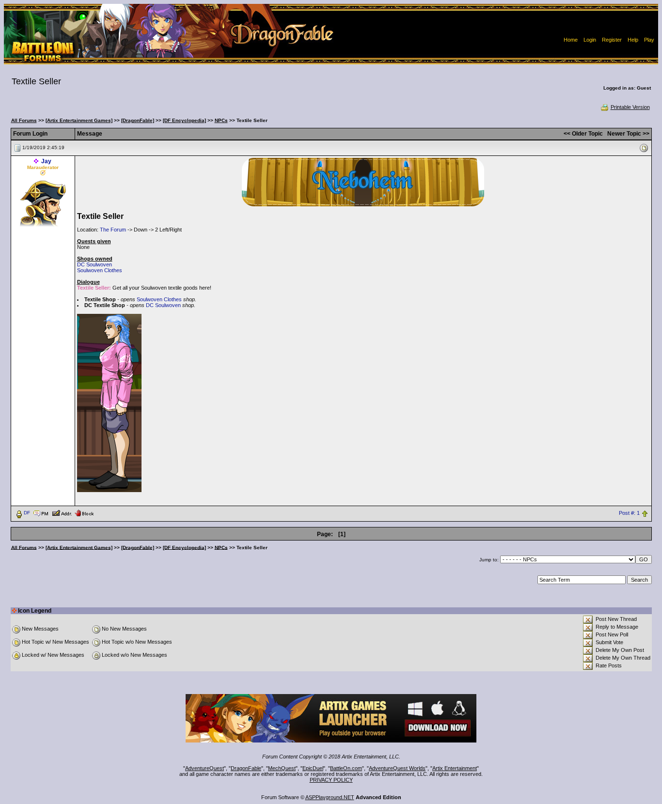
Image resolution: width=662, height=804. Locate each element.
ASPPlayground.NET (329, 797)
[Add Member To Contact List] (62, 512)
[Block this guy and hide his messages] (84, 512)
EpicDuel (312, 768)
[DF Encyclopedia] (184, 120)
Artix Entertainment (454, 768)
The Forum (113, 229)
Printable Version (630, 107)
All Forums (24, 120)
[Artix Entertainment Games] (79, 120)
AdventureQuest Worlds (397, 768)
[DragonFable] (137, 120)
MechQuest (282, 768)
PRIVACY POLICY (331, 780)
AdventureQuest (204, 768)
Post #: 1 (629, 513)
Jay (46, 161)
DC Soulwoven (94, 264)
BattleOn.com (346, 768)
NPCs (221, 120)
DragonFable (246, 768)
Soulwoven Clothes (99, 270)
